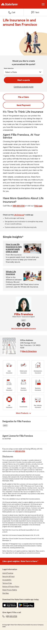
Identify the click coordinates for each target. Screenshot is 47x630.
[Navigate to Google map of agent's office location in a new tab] (28, 325)
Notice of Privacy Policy (10, 586)
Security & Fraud (8, 576)
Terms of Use (7, 583)
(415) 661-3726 (19, 206)
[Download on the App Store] (9, 605)
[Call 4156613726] (19, 325)
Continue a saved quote (23, 87)
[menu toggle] (43, 4)
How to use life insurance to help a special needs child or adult (14, 248)
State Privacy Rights (9, 590)
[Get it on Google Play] (26, 605)
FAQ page (38, 206)
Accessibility (6, 580)
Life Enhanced (19, 215)
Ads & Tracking (7, 573)
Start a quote (23, 80)
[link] (12, 4)
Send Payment (23, 105)
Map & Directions (29, 351)
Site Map (5, 593)
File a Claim (23, 97)
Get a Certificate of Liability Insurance (23, 328)
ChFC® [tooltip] (23, 320)
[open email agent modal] (23, 325)
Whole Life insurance (11, 272)
